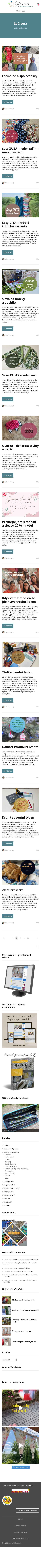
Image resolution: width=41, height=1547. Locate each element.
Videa (7, 1178)
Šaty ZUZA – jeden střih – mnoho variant (20, 150)
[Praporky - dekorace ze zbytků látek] (6, 1321)
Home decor (9, 1157)
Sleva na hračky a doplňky (13, 300)
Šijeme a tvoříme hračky (11, 1188)
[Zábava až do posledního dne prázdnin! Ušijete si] (20, 1408)
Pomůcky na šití (9, 1181)
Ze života (7, 1205)
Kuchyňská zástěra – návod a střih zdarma (25, 1259)
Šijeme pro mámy (9, 1195)
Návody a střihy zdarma (11, 1152)
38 (38, 632)
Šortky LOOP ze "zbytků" (22, 1331)
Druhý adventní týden (18, 817)
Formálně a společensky (19, 76)
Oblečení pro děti (10, 1164)
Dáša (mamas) (9, 109)
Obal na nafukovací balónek (21, 1268)
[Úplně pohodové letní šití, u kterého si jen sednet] (20, 1445)
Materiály (8, 1162)
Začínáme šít (8, 1202)
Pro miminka (9, 1171)
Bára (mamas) (9, 558)
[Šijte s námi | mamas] (20, 4)
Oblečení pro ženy (11, 1166)
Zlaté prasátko (12, 890)
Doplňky (7, 1155)
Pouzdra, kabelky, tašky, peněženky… (17, 1169)
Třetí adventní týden (17, 672)
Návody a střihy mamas (11, 1149)
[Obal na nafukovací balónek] (6, 1300)
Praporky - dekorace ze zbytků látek (24, 1321)
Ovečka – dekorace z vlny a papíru (20, 447)
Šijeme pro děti (8, 1192)
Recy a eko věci (10, 1173)
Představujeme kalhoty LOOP (24, 1342)
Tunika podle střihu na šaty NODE (25, 1310)
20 (28, 938)
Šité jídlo (8, 1176)
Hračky (7, 1159)
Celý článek (8, 102)
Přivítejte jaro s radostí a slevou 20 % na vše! (19, 524)
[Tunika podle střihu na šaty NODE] (6, 1310)
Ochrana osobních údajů (20, 1538)
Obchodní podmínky (20, 1532)
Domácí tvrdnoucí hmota (20, 747)
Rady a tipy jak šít (9, 1185)
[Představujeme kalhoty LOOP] (6, 1342)
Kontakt (20, 1519)
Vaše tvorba (7, 1199)
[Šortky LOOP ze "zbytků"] (6, 1331)
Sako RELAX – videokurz (19, 375)
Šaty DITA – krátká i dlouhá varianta (15, 224)
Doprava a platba (20, 1526)
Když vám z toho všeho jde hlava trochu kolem (19, 600)
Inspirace (6, 1145)
